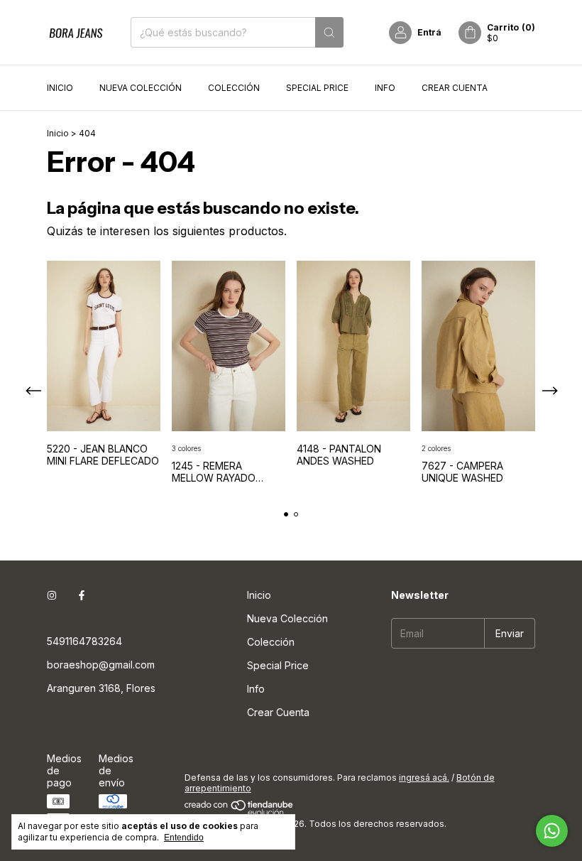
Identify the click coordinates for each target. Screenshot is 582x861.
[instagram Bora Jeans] (52, 595)
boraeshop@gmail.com (101, 665)
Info (385, 87)
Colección (234, 87)
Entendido (184, 838)
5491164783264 (84, 641)
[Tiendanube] (240, 813)
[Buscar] (329, 32)
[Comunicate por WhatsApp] (552, 831)
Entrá (429, 32)
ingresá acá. (424, 777)
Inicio (60, 87)
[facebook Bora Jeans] (82, 595)
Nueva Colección (140, 87)
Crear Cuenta (455, 87)
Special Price (317, 87)
